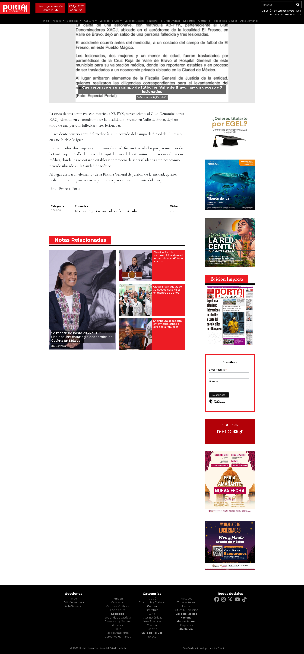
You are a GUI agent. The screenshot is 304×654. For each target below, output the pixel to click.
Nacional (56, 210)
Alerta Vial (186, 629)
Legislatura (117, 610)
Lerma (186, 606)
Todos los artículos (225, 20)
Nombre (213, 381)
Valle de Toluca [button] (110, 20)
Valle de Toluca (151, 632)
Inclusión (152, 598)
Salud (117, 629)
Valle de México (186, 613)
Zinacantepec (186, 602)
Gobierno (117, 602)
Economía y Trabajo (152, 602)
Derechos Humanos (117, 636)
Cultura (152, 606)
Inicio (45, 20)
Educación (118, 625)
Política (118, 598)
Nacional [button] (152, 20)
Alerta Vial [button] (204, 20)
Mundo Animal (186, 621)
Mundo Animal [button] (170, 20)
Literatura (152, 610)
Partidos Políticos (117, 606)
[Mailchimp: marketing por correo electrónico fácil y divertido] (217, 403)
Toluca (152, 636)
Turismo (152, 629)
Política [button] (57, 20)
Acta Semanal (249, 20)
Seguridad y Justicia (117, 617)
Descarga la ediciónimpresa (50, 8)
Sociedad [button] (73, 20)
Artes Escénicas (152, 617)
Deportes (186, 625)
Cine (152, 613)
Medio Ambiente (117, 632)
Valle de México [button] (134, 20)
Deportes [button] (189, 20)
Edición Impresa (74, 602)
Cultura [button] (89, 20)
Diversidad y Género (117, 621)
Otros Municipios (186, 610)
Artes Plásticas (152, 621)
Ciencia (152, 625)
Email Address (218, 370)
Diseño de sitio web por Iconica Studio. (204, 648)
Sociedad (117, 613)
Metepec (186, 598)
